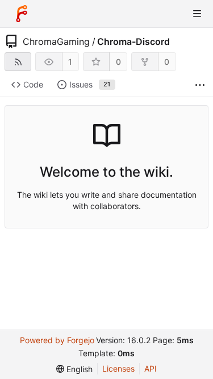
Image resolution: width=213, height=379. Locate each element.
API (150, 368)
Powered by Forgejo (57, 340)
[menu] (74, 369)
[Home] (21, 13)
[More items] (199, 85)
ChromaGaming (56, 41)
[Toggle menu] (197, 13)
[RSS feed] (18, 61)
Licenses (118, 368)
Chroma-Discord (133, 41)
